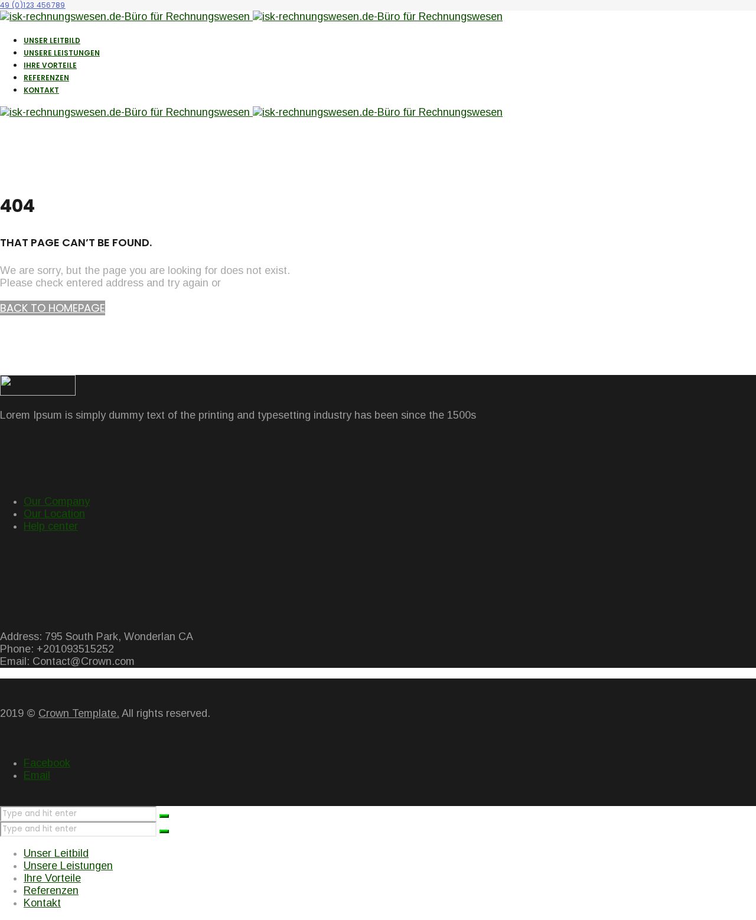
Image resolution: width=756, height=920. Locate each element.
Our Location (54, 514)
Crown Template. (78, 713)
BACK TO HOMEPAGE (52, 308)
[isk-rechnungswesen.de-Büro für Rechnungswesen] (251, 16)
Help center (51, 526)
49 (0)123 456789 (33, 5)
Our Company (57, 501)
